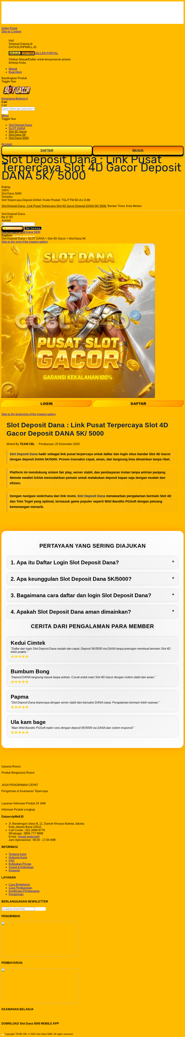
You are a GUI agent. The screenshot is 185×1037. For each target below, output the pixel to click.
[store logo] (16, 95)
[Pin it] (24, 235)
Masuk (13, 68)
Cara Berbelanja (19, 9)
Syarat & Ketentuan (21, 867)
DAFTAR (27, 53)
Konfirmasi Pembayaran (24, 891)
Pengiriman (16, 894)
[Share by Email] (30, 235)
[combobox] (18, 109)
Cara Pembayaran (20, 887)
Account (6, 144)
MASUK (14, 53)
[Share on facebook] (17, 235)
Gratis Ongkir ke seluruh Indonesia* (31, 12)
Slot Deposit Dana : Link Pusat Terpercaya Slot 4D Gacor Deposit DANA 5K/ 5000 (53, 206)
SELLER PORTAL (46, 53)
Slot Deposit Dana (24, 454)
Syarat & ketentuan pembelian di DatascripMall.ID (40, 15)
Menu (5, 115)
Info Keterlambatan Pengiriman (28, 18)
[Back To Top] (2, 1034)
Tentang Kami (17, 854)
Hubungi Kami (18, 857)
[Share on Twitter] (20, 235)
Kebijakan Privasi (20, 863)
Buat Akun (15, 72)
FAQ (11, 22)
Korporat (14, 870)
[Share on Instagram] (27, 235)
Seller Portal (9, 28)
